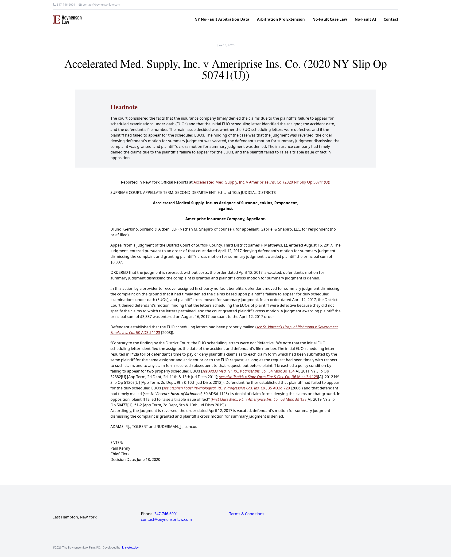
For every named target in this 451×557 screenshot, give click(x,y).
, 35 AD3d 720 (226, 388)
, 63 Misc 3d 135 (259, 399)
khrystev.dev (130, 547)
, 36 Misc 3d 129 (268, 376)
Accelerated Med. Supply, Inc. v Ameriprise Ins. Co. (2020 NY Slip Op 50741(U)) (262, 182)
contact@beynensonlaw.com (101, 5)
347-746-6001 (66, 5)
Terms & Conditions (246, 513)
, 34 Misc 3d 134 (248, 371)
